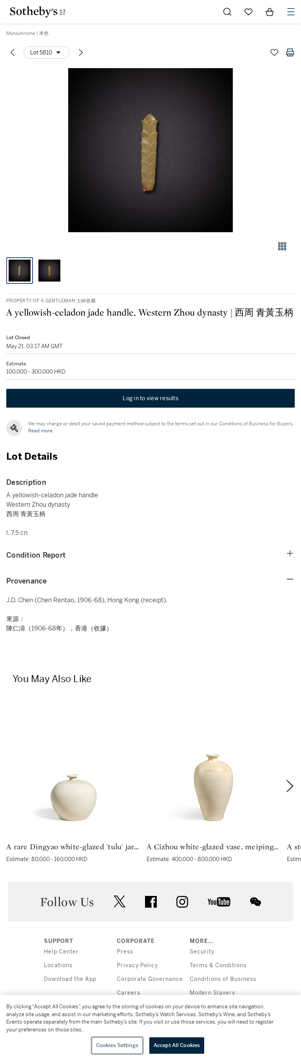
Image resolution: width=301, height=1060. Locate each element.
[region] (150, 1027)
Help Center (61, 951)
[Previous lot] (12, 52)
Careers (128, 993)
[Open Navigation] (291, 12)
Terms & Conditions (218, 965)
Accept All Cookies (177, 1045)
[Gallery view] (282, 246)
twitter (119, 902)
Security (202, 951)
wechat (255, 901)
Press (125, 951)
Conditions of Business (223, 979)
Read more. (41, 431)
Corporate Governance (150, 979)
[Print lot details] (290, 52)
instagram (182, 902)
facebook (151, 902)
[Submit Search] (227, 12)
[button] (150, 150)
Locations (58, 965)
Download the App (70, 979)
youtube (219, 902)
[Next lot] (81, 52)
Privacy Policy (137, 965)
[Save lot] (274, 52)
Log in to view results (150, 398)
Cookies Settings (117, 1045)
